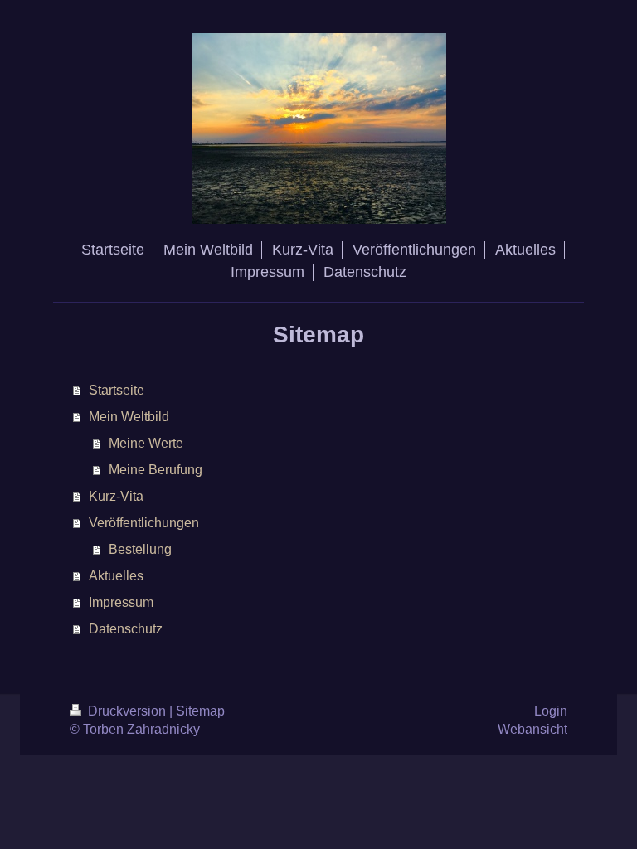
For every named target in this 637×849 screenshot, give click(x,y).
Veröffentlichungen (144, 523)
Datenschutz (126, 629)
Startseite (116, 390)
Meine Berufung (155, 470)
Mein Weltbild (129, 417)
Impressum (121, 602)
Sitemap (200, 711)
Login (550, 711)
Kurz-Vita (116, 496)
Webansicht (532, 729)
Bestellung (140, 549)
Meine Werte (146, 443)
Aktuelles (116, 576)
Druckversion (127, 711)
